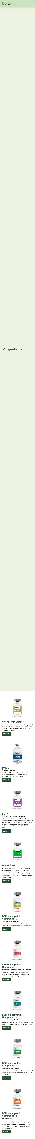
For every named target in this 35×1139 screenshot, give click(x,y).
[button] (31, 3)
